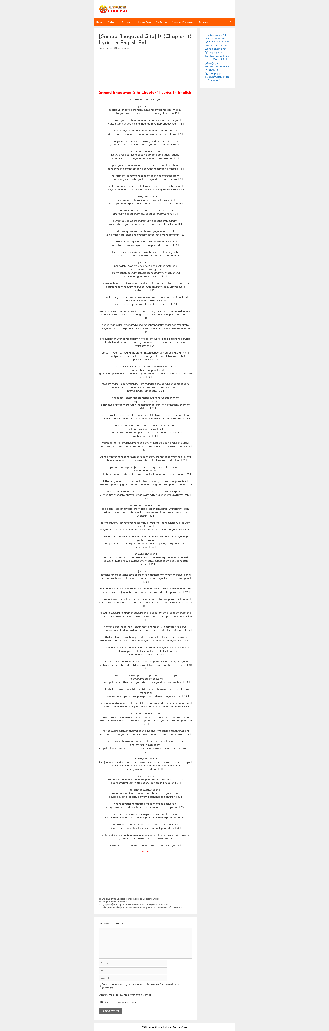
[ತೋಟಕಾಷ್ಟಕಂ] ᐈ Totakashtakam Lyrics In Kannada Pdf (217, 77)
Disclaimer (203, 22)
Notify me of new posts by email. (120, 1002)
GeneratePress (179, 1026)
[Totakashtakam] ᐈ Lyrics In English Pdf (216, 47)
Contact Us (161, 22)
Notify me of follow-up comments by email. (126, 994)
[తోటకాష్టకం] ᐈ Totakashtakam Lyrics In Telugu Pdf (217, 66)
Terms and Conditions (183, 22)
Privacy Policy (144, 22)
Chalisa (110, 22)
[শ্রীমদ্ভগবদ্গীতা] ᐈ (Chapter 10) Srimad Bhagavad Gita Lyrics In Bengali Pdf (135, 904)
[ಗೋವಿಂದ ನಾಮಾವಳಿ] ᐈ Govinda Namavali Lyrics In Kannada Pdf (217, 38)
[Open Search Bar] (231, 22)
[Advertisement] (145, 72)
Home (99, 22)
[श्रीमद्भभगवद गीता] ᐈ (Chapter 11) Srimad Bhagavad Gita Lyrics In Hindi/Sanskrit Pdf (142, 907)
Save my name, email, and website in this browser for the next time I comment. (141, 986)
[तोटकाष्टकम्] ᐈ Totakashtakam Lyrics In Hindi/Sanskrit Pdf (217, 56)
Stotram (126, 22)
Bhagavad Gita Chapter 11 (114, 898)
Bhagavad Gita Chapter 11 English (143, 898)
